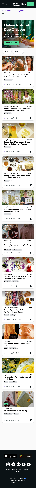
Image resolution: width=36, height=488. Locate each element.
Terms (18, 471)
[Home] (16, 4)
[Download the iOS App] (10, 456)
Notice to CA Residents (18, 480)
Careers (14, 469)
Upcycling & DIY (18, 11)
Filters (6, 51)
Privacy (26, 469)
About (8, 469)
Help (20, 469)
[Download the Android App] (25, 456)
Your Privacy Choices (16, 478)
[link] (18, 71)
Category (17, 51)
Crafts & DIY (6, 11)
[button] (3, 4)
